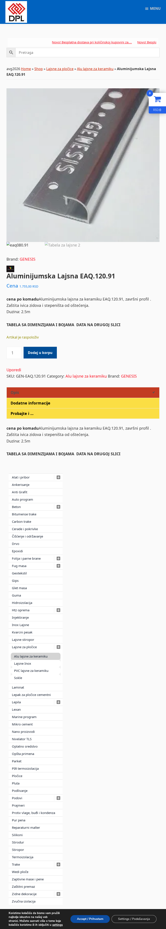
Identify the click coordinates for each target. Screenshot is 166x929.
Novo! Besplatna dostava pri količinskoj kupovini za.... (81, 42)
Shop (38, 68)
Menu (155, 8)
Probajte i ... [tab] (22, 413)
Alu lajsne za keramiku (95, 68)
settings (57, 925)
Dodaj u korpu (40, 352)
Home (26, 68)
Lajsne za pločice (59, 68)
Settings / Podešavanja (134, 919)
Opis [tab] (15, 392)
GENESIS (27, 259)
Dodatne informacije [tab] (30, 403)
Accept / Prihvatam (90, 919)
